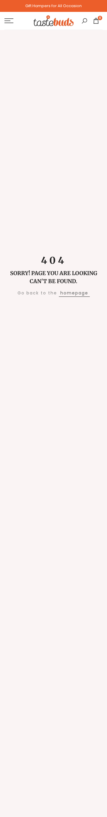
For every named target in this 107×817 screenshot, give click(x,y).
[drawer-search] (84, 21)
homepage (74, 293)
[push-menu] (8, 21)
